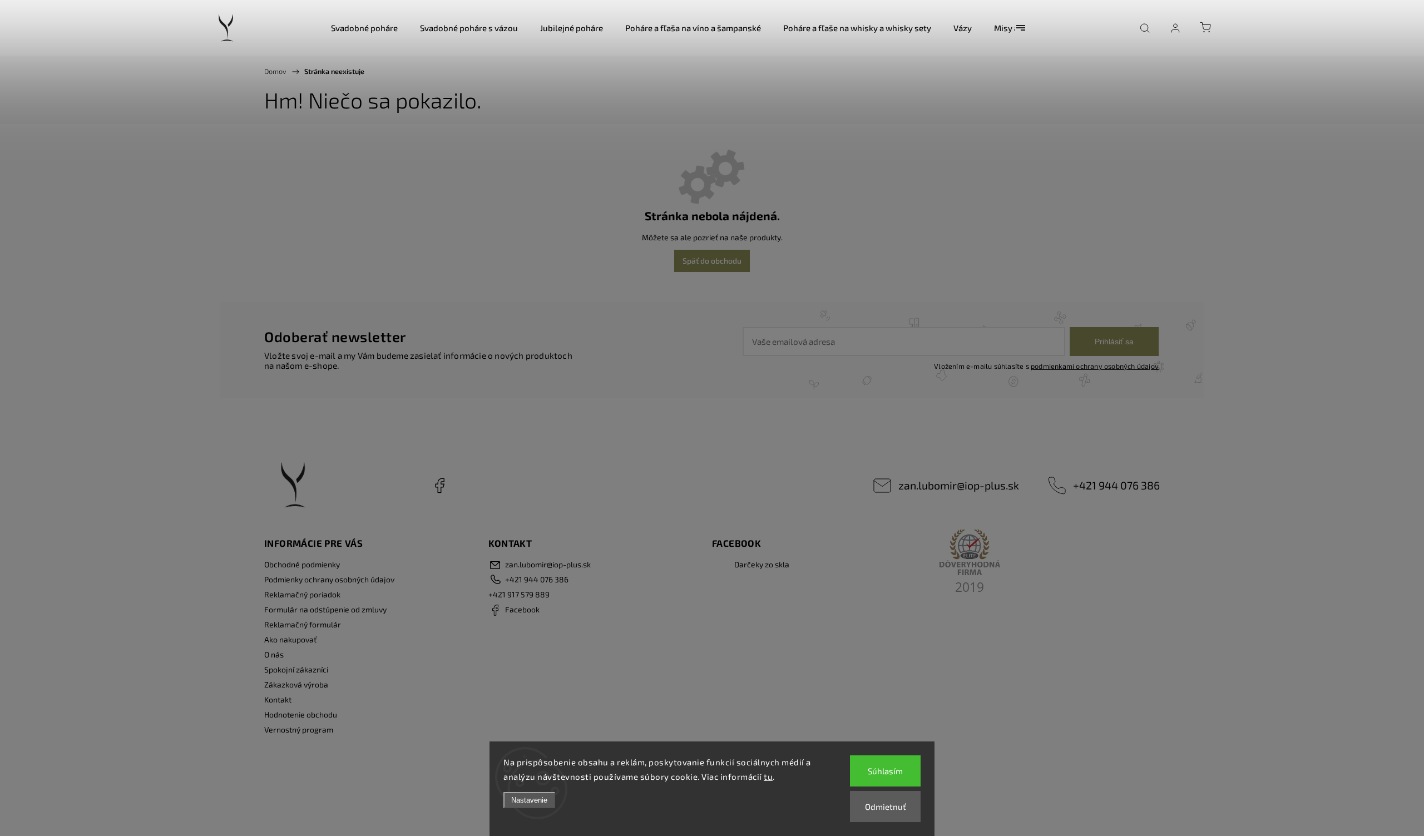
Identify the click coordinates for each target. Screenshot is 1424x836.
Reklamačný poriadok (302, 594)
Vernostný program (298, 729)
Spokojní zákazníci (296, 669)
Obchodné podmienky (302, 564)
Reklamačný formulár (302, 624)
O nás (274, 654)
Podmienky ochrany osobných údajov (329, 579)
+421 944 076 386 (1116, 485)
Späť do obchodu (712, 260)
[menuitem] (364, 28)
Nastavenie (529, 800)
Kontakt (277, 699)
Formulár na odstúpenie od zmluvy (325, 609)
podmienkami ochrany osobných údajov (1095, 366)
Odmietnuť (885, 807)
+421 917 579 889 (519, 594)
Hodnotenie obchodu (300, 714)
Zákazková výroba (296, 684)
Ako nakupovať (290, 639)
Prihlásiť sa (1114, 341)
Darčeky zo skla (761, 564)
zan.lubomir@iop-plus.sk (958, 485)
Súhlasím (885, 771)
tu (768, 776)
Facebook (439, 485)
